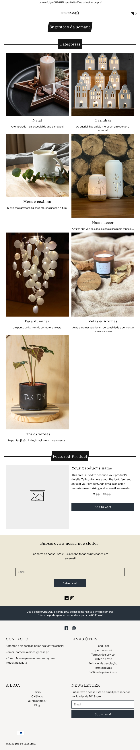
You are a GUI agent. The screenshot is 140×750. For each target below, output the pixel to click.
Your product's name (91, 468)
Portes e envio (103, 659)
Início (37, 692)
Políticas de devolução (103, 663)
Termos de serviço (103, 654)
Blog (37, 705)
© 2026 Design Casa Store (21, 743)
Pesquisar (102, 646)
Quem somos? (103, 650)
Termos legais (103, 667)
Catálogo (37, 696)
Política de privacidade (102, 672)
